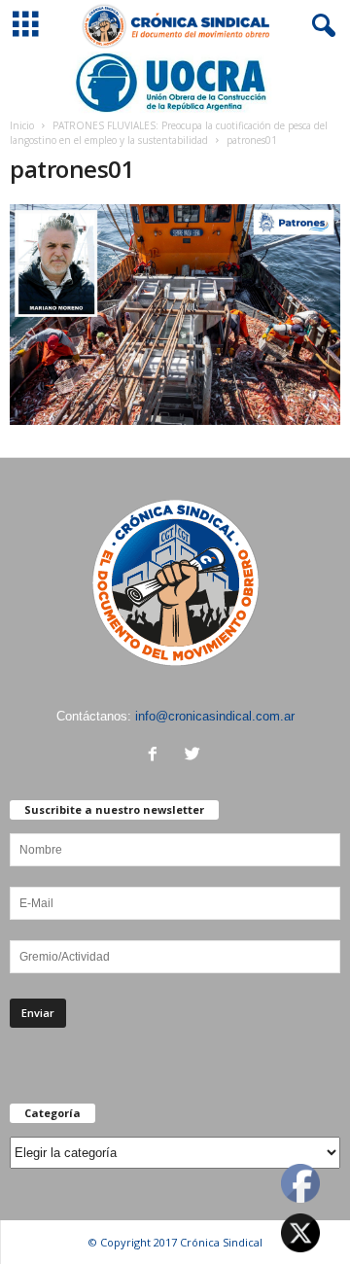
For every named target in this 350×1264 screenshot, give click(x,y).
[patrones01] (175, 314)
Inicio (22, 125)
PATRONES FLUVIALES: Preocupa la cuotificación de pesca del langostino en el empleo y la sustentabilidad (169, 133)
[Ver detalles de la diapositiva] (175, 83)
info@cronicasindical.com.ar (215, 716)
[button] (319, 26)
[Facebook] (157, 756)
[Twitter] (195, 756)
